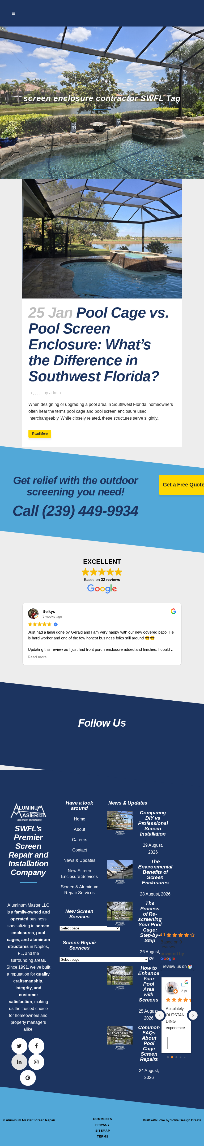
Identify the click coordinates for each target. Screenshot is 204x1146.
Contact (79, 850)
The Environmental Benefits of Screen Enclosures (155, 872)
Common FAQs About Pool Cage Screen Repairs (149, 1043)
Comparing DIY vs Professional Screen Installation (153, 823)
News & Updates (79, 860)
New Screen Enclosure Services (79, 873)
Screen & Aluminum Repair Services (79, 890)
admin (55, 392)
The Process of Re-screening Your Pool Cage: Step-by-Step (150, 922)
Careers (79, 839)
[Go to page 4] (184, 1057)
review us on (175, 966)
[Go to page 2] (176, 1057)
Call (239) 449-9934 (75, 511)
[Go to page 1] (172, 1057)
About (79, 829)
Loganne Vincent (184, 985)
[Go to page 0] (168, 1057)
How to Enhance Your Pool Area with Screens (148, 984)
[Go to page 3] (180, 1057)
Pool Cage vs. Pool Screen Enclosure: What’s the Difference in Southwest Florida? (98, 344)
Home (79, 819)
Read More (40, 434)
